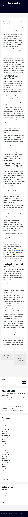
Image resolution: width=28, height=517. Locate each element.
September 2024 (6, 460)
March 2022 (4, 475)
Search (3, 379)
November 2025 (5, 431)
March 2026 (4, 423)
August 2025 (5, 437)
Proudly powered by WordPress (7, 513)
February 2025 (5, 450)
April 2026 (4, 420)
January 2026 (5, 427)
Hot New (4, 491)
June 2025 (4, 441)
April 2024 (4, 470)
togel (3, 502)
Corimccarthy (14, 3)
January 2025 (5, 452)
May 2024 (4, 468)
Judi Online (4, 496)
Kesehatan (4, 498)
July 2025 (4, 439)
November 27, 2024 (8, 21)
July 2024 (4, 464)
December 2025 (5, 429)
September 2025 (6, 435)
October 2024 (5, 458)
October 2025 (5, 433)
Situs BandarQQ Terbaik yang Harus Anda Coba (13, 410)
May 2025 (4, 443)
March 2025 (4, 448)
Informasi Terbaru (6, 23)
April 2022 (4, 473)
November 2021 (5, 477)
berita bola (4, 489)
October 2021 (5, 479)
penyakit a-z (5, 500)
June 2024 (4, 466)
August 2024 (5, 462)
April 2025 (4, 445)
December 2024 (5, 454)
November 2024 (5, 456)
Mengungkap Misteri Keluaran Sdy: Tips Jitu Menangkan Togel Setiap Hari (20, 359)
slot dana (16, 250)
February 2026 (5, 425)
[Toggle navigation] (5, 9)
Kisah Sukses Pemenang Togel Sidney (7, 357)
